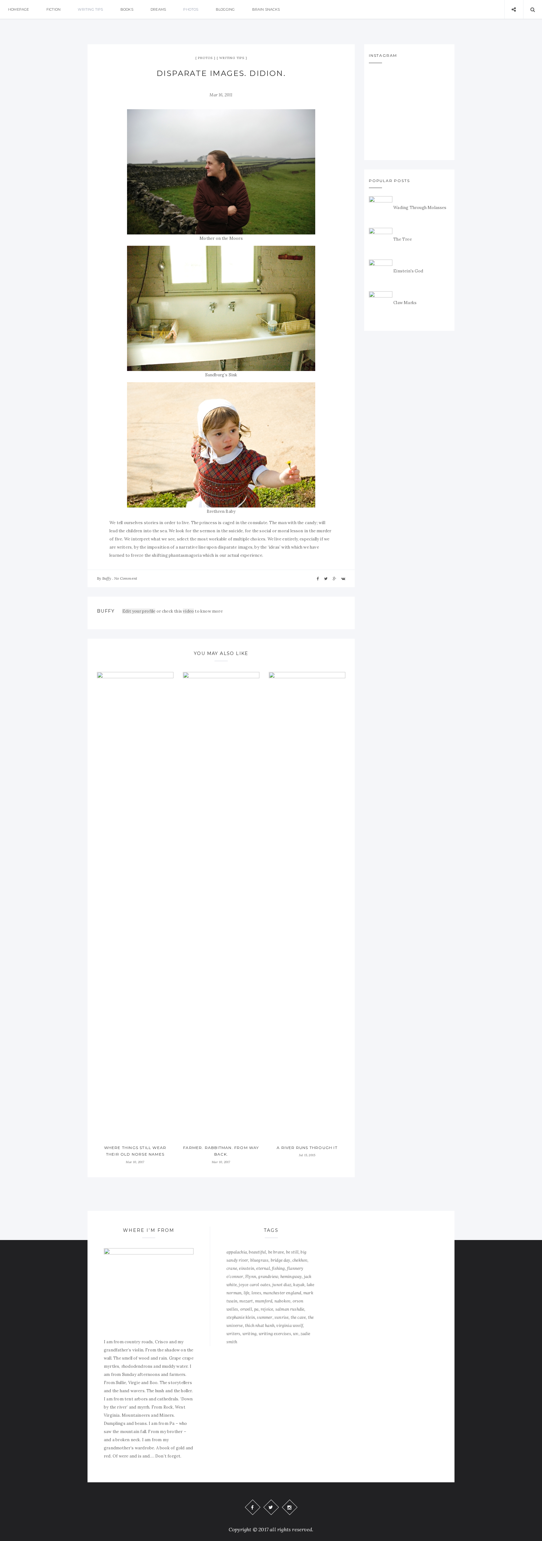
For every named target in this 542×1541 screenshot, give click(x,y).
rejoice (267, 1309)
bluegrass (259, 1260)
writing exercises (275, 1333)
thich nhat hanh (259, 1325)
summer (264, 1317)
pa (256, 1309)
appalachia (236, 1252)
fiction (53, 9)
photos (190, 9)
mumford (263, 1301)
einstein (246, 1268)
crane (231, 1268)
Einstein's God (408, 271)
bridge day (280, 1260)
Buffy (106, 578)
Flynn (250, 1276)
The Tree (402, 239)
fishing (278, 1268)
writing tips (90, 9)
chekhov (299, 1260)
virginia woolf (289, 1325)
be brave (276, 1252)
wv (295, 1333)
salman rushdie (290, 1309)
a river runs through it (307, 1147)
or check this (152, 611)
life (247, 1293)
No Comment (125, 578)
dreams (158, 9)
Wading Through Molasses (420, 207)
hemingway (291, 1276)
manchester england (282, 1293)
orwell (246, 1309)
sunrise (281, 1317)
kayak (299, 1284)
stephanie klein (240, 1317)
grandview (268, 1276)
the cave (298, 1317)
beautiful (257, 1252)
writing (249, 1333)
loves (256, 1293)
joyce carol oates (254, 1284)
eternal (263, 1268)
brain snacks (266, 9)
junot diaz (281, 1284)
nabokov (282, 1301)
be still (292, 1252)
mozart (246, 1301)
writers (233, 1333)
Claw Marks (405, 302)
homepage (18, 9)
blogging (225, 9)
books (126, 9)
